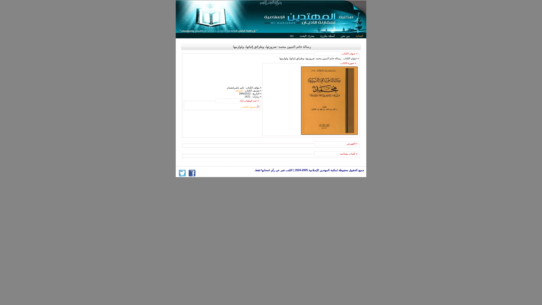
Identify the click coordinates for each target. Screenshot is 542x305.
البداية (359, 35)
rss (292, 35)
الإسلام (239, 90)
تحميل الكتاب (249, 106)
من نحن (345, 35)
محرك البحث (307, 35)
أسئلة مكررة (327, 35)
